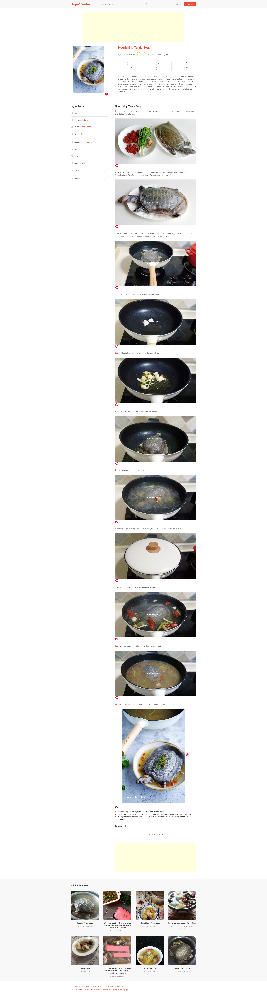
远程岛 (127, 990)
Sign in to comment (155, 834)
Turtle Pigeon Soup (182, 968)
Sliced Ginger (85, 127)
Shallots (82, 163)
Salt (86, 178)
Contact (120, 986)
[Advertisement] (133, 27)
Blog (119, 4)
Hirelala (114, 990)
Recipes (112, 4)
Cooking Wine (90, 142)
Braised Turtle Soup (85, 923)
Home (104, 4)
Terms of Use (109, 986)
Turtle (77, 113)
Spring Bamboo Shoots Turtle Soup (182, 923)
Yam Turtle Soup (149, 968)
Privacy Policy (96, 986)
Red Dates (79, 149)
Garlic (83, 134)
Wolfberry (81, 156)
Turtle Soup (85, 968)
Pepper (81, 170)
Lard (86, 120)
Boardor (121, 990)
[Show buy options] (106, 134)
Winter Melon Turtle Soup (150, 923)
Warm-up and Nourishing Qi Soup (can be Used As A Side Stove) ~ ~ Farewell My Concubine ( (117, 925)
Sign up (190, 4)
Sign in (178, 4)
